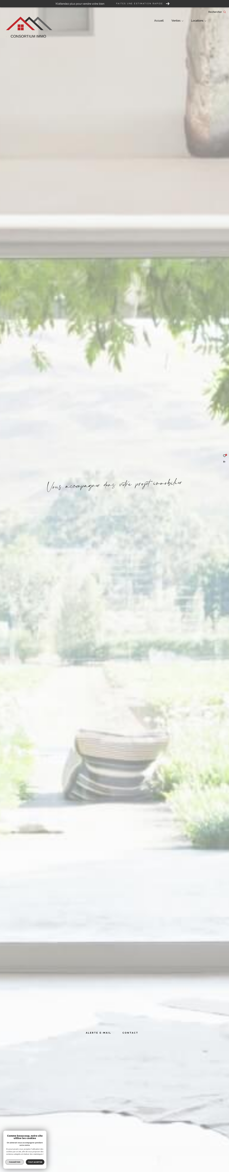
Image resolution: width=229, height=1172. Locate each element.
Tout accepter (35, 1162)
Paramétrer (14, 1162)
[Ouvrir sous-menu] (182, 21)
